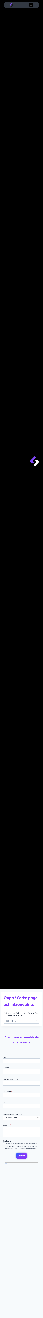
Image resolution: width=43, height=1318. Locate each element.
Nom (5, 1057)
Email (5, 1102)
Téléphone (7, 1091)
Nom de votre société (11, 1080)
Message (7, 1125)
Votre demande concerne (12, 1114)
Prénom (6, 1068)
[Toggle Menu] (31, 5)
